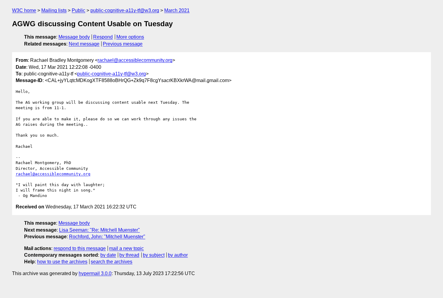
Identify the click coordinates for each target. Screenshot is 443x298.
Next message (84, 43)
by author (178, 255)
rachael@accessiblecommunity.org (135, 60)
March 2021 (177, 10)
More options (130, 37)
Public (78, 10)
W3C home (24, 10)
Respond (103, 37)
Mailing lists (54, 10)
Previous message (123, 43)
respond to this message (80, 248)
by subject (154, 255)
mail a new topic (126, 248)
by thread (129, 255)
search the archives (111, 261)
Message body (74, 37)
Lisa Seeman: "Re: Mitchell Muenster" (99, 230)
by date (108, 255)
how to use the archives (62, 261)
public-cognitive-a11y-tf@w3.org (124, 10)
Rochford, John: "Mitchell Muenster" (107, 236)
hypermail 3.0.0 (95, 273)
